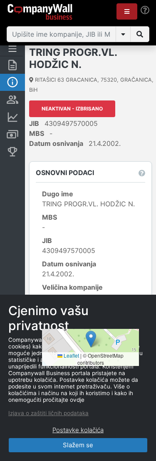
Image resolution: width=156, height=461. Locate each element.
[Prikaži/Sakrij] (123, 34)
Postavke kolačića (78, 430)
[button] (126, 11)
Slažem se (78, 445)
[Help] (145, 10)
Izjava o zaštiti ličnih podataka (48, 413)
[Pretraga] (139, 34)
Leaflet (70, 355)
